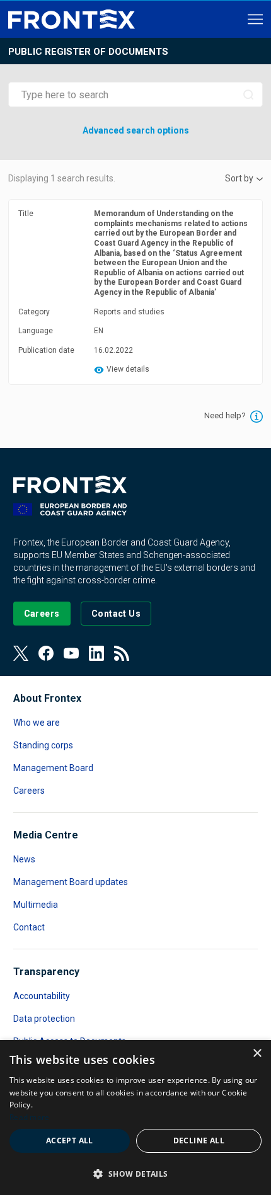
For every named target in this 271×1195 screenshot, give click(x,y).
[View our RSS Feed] (121, 653)
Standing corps (43, 745)
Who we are (36, 723)
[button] (135, 1173)
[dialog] (135, 1117)
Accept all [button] (69, 1140)
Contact (29, 927)
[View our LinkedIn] (96, 653)
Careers (29, 791)
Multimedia (35, 905)
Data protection (44, 1019)
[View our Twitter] (20, 653)
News (24, 859)
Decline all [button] (198, 1140)
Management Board (53, 768)
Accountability (41, 996)
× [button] (257, 1053)
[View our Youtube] (71, 653)
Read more (29, 1117)
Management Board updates (70, 882)
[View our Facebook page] (46, 653)
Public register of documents (88, 51)
